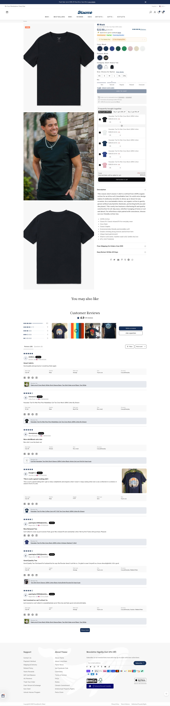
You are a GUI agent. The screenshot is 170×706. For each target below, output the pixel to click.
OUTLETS (121, 17)
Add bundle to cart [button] (122, 179)
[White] (142, 49)
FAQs (57, 678)
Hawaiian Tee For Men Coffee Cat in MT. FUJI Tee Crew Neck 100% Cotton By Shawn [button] (58, 511)
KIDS (90, 17)
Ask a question (131, 333)
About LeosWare (61, 661)
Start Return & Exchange (32, 685)
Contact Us (27, 658)
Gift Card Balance (30, 675)
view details (107, 2)
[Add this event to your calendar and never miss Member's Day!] (24, 12)
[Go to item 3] (92, 331)
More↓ (118, 102)
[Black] (100, 49)
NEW (47, 17)
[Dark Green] (118, 49)
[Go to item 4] (109, 331)
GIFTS (109, 17)
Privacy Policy (115, 704)
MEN (70, 17)
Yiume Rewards (29, 672)
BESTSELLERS (59, 17)
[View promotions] (144, 39)
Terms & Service (125, 704)
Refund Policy (28, 668)
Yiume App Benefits (118, 35)
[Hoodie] (106, 67)
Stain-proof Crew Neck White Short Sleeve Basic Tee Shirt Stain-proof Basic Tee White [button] (58, 385)
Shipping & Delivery (30, 665)
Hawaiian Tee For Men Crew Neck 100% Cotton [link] (124, 116)
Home (25, 21)
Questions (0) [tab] (38, 346)
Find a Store (59, 692)
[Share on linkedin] (36, 378)
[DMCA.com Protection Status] (91, 682)
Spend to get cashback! (110, 32)
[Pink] (130, 49)
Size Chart (27, 689)
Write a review (131, 328)
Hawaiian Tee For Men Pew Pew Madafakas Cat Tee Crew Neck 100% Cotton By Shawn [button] (59, 422)
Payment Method (30, 661)
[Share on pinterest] (32, 378)
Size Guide (120, 72)
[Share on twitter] (28, 378)
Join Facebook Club (61, 668)
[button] (136, 29)
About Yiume (59, 658)
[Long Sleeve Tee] (112, 67)
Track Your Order (29, 682)
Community (59, 672)
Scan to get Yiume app (140, 683)
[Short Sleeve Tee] (100, 67)
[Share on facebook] (25, 378)
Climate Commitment (62, 685)
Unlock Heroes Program (32, 692)
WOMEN (80, 17)
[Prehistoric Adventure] (106, 58)
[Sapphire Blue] (112, 49)
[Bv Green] (124, 49)
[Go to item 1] (59, 331)
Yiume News (59, 665)
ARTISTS (99, 17)
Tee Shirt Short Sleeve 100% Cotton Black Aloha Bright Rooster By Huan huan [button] (55, 583)
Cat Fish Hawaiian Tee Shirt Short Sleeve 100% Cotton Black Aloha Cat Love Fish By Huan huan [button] (61, 461)
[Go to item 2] (76, 331)
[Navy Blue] (106, 49)
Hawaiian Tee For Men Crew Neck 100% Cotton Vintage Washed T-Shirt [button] (54, 543)
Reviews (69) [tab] (28, 346)
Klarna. (57, 682)
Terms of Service (61, 675)
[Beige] (136, 49)
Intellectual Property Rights (65, 689)
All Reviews (28, 678)
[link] (105, 119)
